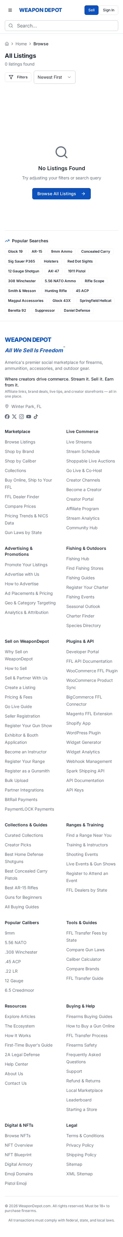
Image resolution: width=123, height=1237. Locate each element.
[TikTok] (35, 416)
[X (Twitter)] (14, 416)
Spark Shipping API (85, 770)
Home (21, 43)
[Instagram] (21, 416)
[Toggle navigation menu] (10, 10)
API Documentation (85, 780)
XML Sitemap (79, 1173)
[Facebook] (7, 416)
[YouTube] (28, 416)
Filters (22, 77)
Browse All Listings (56, 193)
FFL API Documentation (89, 661)
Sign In (108, 10)
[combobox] (55, 77)
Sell (91, 10)
